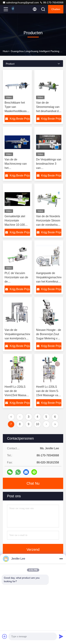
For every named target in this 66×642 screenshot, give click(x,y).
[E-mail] (26, 472)
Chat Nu (33, 483)
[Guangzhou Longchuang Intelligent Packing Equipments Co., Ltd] (17, 9)
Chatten (55, 9)
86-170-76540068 (53, 2)
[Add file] (4, 636)
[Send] (61, 636)
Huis (5, 51)
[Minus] (61, 559)
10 (37, 424)
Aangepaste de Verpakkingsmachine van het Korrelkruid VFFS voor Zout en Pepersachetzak (49, 282)
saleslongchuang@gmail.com (22, 2)
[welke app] (18, 472)
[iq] (34, 472)
